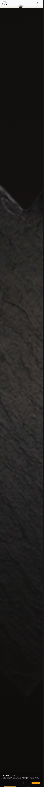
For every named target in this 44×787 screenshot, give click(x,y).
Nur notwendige (27, 782)
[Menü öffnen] (40, 3)
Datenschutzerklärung (12, 779)
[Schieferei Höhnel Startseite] (5, 2)
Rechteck (13, 6)
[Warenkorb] (37, 3)
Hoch (17, 6)
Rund (21, 6)
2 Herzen (3, 6)
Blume (8, 6)
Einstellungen (19, 782)
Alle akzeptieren (36, 782)
